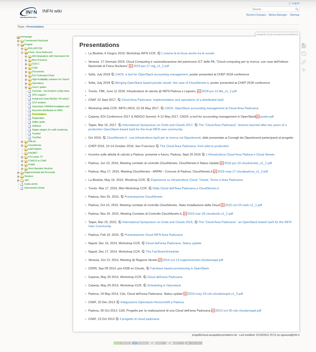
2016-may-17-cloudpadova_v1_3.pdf (243, 171)
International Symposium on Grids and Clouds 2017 (157, 125)
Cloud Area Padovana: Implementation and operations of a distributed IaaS (173, 99)
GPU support (39, 94)
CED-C (36, 63)
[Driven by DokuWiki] (193, 342)
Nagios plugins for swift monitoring (49, 129)
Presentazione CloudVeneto (144, 196)
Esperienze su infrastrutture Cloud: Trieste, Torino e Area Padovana (197, 179)
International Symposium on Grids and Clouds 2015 (157, 222)
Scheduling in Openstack (164, 285)
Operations (38, 83)
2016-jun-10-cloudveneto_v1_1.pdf (248, 163)
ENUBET (33, 153)
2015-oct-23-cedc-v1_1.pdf (243, 205)
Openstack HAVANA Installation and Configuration (58, 106)
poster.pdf (267, 116)
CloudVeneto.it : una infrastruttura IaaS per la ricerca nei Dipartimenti (154, 137)
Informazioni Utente (34, 187)
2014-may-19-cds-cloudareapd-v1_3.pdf (215, 293)
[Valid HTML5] (158, 342)
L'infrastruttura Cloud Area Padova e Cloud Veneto (240, 154)
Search (297, 9)
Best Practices (39, 60)
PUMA (31, 164)
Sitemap (294, 14)
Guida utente (31, 184)
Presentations (35, 26)
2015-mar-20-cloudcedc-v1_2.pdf (210, 213)
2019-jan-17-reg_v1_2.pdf (151, 66)
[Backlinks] (304, 62)
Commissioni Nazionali (36, 40)
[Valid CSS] (175, 342)
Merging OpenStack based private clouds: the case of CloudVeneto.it (162, 82)
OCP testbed (39, 102)
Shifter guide (38, 122)
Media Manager (278, 14)
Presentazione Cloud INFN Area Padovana (154, 234)
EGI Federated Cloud (43, 75)
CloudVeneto (34, 145)
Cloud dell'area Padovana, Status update (173, 243)
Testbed (36, 133)
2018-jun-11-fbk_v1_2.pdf (219, 91)
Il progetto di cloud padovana (139, 319)
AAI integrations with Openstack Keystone (54, 56)
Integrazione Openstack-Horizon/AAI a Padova (152, 302)
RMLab (32, 141)
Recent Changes (256, 14)
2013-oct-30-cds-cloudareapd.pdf (238, 310)
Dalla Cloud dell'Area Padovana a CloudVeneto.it (186, 188)
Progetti (28, 44)
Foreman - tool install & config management (54, 91)
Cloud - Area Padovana (40, 52)
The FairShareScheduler (162, 251)
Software (36, 125)
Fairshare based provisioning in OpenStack (179, 268)
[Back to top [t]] (304, 70)
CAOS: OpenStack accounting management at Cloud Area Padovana (211, 108)
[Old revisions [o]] (304, 54)
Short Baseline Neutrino (40, 168)
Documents (38, 71)
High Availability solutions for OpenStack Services (58, 79)
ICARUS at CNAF (37, 160)
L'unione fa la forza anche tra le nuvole (187, 53)
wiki (27, 180)
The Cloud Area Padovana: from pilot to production (194, 146)
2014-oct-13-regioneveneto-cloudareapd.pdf (193, 260)
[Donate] (122, 342)
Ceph (35, 67)
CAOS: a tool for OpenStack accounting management (151, 74)
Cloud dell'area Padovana (164, 277)
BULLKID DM (35, 48)
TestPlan (36, 137)
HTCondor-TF (35, 156)
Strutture (28, 176)
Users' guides (39, 87)
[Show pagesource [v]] (304, 46)
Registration (38, 118)
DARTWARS (34, 149)
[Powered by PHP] (140, 342)
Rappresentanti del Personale (39, 172)
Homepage (26, 36)
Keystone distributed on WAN (47, 110)
